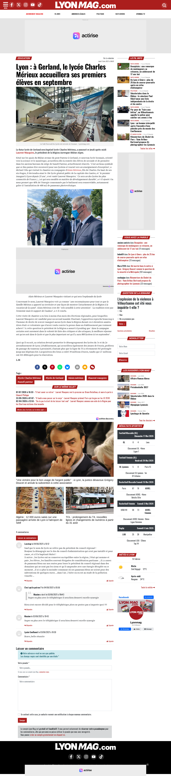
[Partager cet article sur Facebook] (37, 367)
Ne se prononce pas (126, 318)
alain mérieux (76, 377)
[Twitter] (18, 5)
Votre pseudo (23, 662)
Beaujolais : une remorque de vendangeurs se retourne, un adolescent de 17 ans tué (142, 70)
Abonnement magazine (34, 14)
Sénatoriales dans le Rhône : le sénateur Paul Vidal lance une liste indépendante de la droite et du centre (142, 98)
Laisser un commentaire (27, 537)
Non (120, 314)
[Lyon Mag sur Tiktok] (100, 758)
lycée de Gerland (55, 377)
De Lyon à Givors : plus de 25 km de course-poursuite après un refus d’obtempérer (142, 83)
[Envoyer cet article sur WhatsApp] (59, 367)
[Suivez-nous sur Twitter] (77, 758)
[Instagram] (25, 5)
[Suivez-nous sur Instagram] (85, 758)
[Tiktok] (39, 5)
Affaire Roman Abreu (139, 378)
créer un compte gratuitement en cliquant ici (47, 734)
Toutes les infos (146, 148)
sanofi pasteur (26, 381)
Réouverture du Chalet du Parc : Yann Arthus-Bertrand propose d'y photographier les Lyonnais (142, 140)
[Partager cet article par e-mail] (84, 367)
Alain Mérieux (74, 170)
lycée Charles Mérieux (30, 377)
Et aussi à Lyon (135, 134)
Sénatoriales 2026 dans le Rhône (142, 397)
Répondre (29, 580)
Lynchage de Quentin (139, 413)
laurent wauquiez (98, 377)
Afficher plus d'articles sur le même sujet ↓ (31, 409)
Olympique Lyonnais (139, 404)
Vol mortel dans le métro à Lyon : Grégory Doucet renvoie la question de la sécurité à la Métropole (135, 268)
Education (23, 58)
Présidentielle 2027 (139, 387)
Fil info (57, 14)
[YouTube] (32, 5)
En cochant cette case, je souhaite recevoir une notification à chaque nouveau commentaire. (56, 714)
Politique (100, 14)
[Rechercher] (163, 5)
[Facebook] (11, 5)
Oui (120, 310)
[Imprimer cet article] (77, 367)
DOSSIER (133, 376)
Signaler (111, 580)
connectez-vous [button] (44, 672)
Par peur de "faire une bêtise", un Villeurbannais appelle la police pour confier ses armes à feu (142, 113)
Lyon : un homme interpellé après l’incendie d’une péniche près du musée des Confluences (142, 127)
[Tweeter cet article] (44, 367)
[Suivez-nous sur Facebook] (136, 613)
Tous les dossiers (146, 420)
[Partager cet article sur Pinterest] (52, 367)
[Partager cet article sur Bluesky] (67, 367)
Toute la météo (147, 587)
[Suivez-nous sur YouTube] (93, 758)
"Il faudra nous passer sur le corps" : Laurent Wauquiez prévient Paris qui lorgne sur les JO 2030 (72, 398)
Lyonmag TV (140, 14)
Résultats (152, 331)
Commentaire (24, 676)
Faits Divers (120, 14)
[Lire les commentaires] (92, 367)
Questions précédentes (124, 331)
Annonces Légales (78, 14)
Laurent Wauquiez (25, 152)
